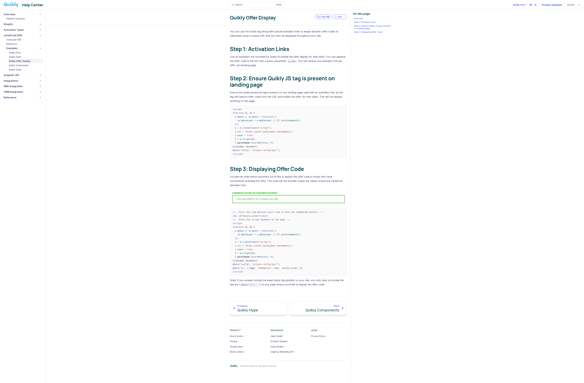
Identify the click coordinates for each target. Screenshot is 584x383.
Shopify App (236, 346)
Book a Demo (237, 351)
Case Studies (277, 346)
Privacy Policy (318, 336)
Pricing (233, 341)
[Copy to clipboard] (343, 109)
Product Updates (552, 4)
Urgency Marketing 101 (282, 351)
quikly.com (518, 4)
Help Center (277, 336)
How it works (236, 336)
